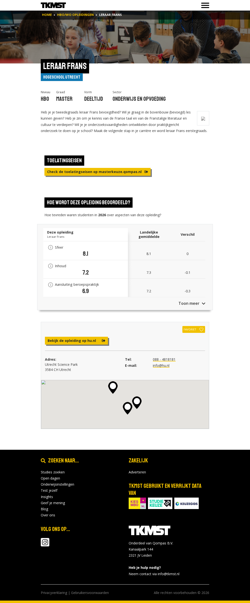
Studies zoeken (53, 472)
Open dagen (50, 478)
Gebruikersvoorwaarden (90, 592)
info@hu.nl (161, 365)
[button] (127, 408)
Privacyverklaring (54, 592)
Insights (47, 496)
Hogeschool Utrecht (61, 77)
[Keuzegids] (186, 503)
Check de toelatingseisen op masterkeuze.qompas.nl (95, 171)
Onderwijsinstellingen (57, 484)
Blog (44, 509)
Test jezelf (49, 490)
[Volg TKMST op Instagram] (45, 544)
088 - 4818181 (164, 359)
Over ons (48, 515)
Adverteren (137, 472)
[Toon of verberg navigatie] (203, 5)
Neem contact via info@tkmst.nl (154, 574)
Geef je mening (53, 503)
